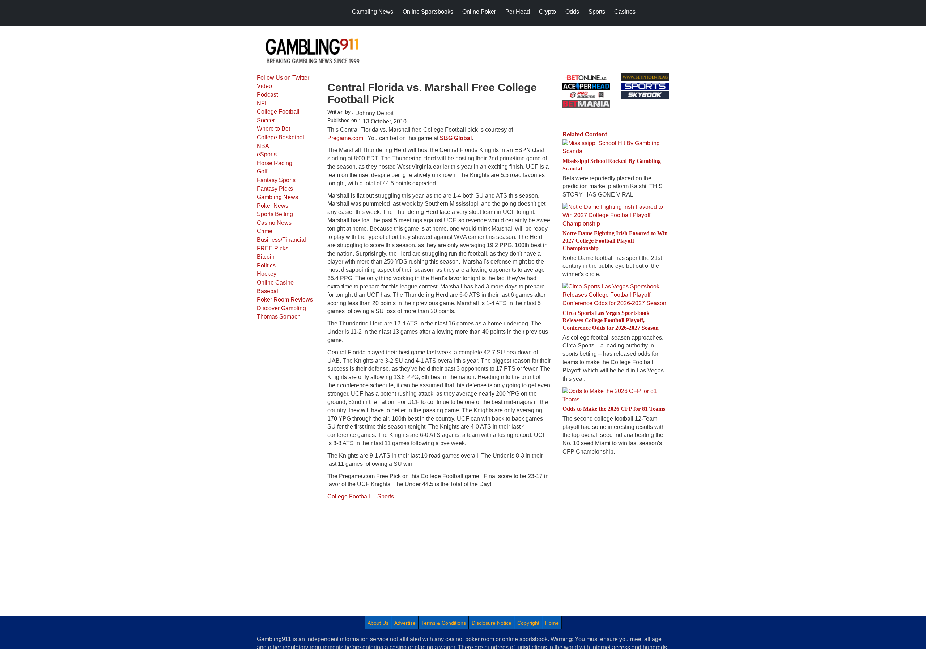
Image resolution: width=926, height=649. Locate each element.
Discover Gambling (281, 308)
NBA (263, 146)
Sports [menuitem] (597, 12)
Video (264, 86)
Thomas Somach (279, 316)
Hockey (266, 274)
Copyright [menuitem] (528, 623)
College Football (278, 112)
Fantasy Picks (275, 189)
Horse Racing (274, 163)
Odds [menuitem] (572, 12)
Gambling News (277, 197)
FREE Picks (272, 248)
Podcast (267, 95)
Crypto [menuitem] (547, 12)
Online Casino (275, 282)
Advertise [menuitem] (405, 623)
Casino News (274, 223)
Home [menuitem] (552, 623)
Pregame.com (345, 138)
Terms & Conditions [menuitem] (443, 623)
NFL (262, 103)
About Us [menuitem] (378, 623)
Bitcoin (266, 257)
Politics (266, 265)
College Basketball (281, 137)
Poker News (272, 206)
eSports (267, 154)
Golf (262, 171)
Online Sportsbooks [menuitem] (428, 12)
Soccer (266, 120)
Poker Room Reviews (285, 299)
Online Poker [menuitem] (479, 12)
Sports (385, 496)
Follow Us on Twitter (283, 78)
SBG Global (456, 138)
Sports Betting (275, 214)
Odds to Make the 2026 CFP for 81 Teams (613, 409)
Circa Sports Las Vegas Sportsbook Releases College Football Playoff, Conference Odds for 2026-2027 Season (610, 320)
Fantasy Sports (276, 180)
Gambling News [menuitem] (372, 12)
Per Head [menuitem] (517, 12)
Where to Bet (273, 129)
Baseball (268, 291)
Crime (264, 231)
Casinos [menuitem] (625, 12)
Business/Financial (281, 240)
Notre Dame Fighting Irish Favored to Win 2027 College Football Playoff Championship (615, 241)
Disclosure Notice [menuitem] (491, 623)
